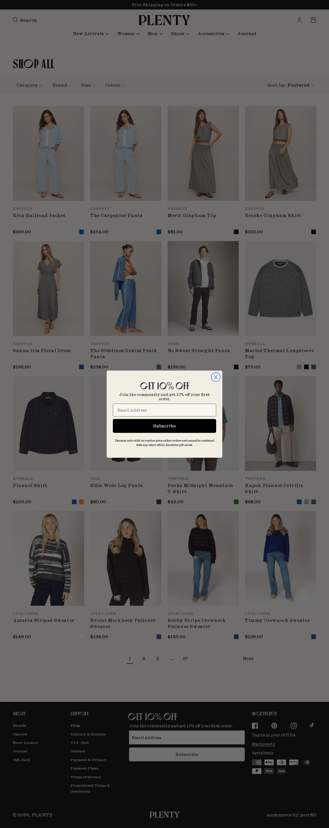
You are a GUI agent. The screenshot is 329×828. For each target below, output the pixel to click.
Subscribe (164, 425)
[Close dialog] (215, 377)
